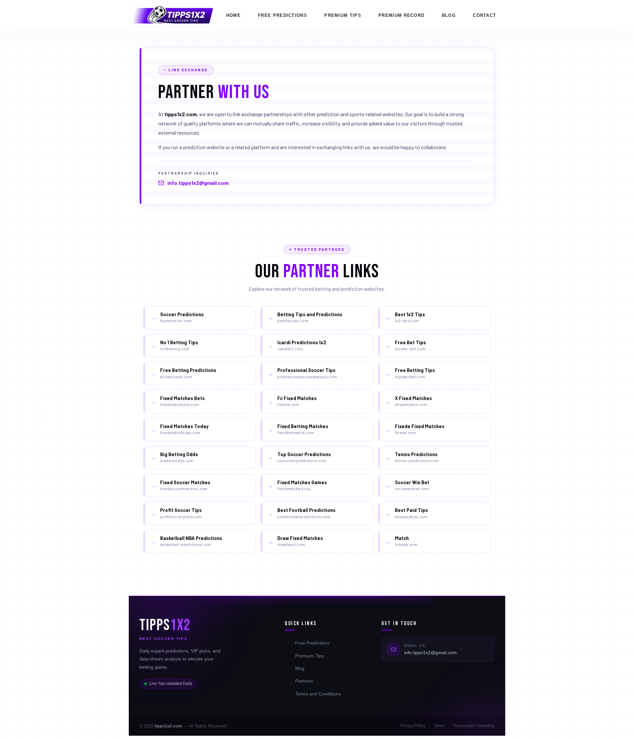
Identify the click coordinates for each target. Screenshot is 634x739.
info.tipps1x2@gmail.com (198, 183)
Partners (304, 681)
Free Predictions (282, 15)
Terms (439, 725)
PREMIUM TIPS (342, 15)
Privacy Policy (412, 725)
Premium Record (401, 15)
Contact (484, 15)
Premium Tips (309, 655)
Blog (449, 15)
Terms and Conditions (318, 693)
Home (233, 15)
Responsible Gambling (474, 725)
